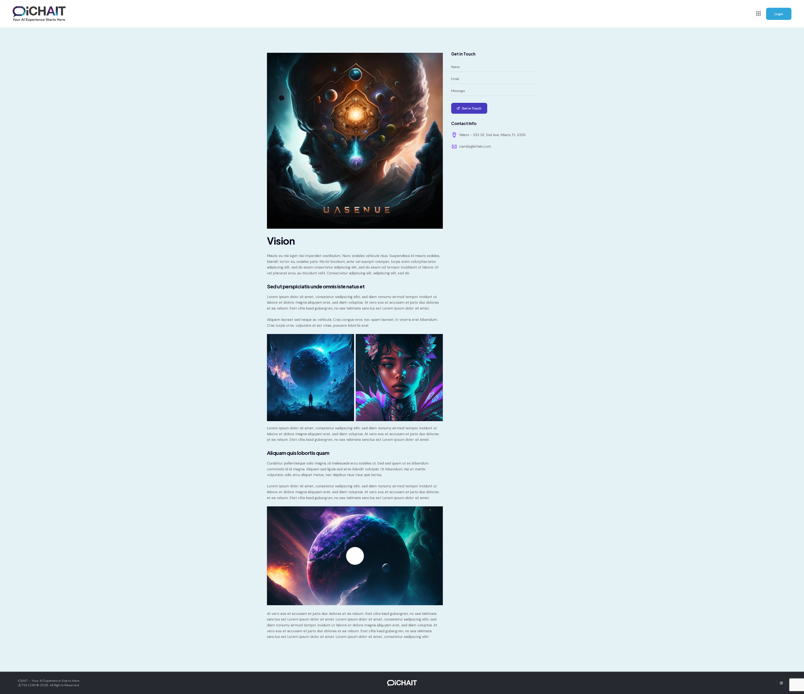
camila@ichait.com (475, 146)
